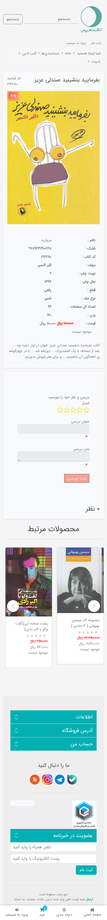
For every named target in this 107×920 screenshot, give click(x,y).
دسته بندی (64, 914)
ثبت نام (96, 43)
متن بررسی (81, 449)
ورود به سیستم (17, 914)
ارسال (89, 899)
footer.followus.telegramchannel (60, 779)
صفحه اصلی (92, 914)
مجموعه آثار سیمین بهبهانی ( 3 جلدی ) (85, 623)
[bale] (72, 779)
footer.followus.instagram (47, 779)
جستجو (12, 19)
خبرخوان (35, 779)
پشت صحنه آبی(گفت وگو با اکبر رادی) (31, 626)
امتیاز (85, 403)
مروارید (46, 240)
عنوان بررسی (80, 421)
